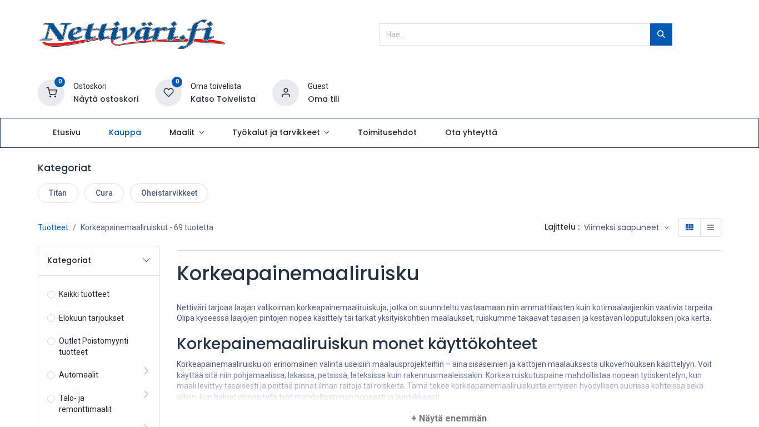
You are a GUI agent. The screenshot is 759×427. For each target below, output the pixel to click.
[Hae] (661, 34)
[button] (626, 228)
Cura (104, 192)
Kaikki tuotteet (84, 294)
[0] (51, 92)
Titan (58, 192)
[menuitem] (66, 132)
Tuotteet (53, 227)
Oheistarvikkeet (169, 192)
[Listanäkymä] (710, 228)
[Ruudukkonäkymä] (689, 228)
